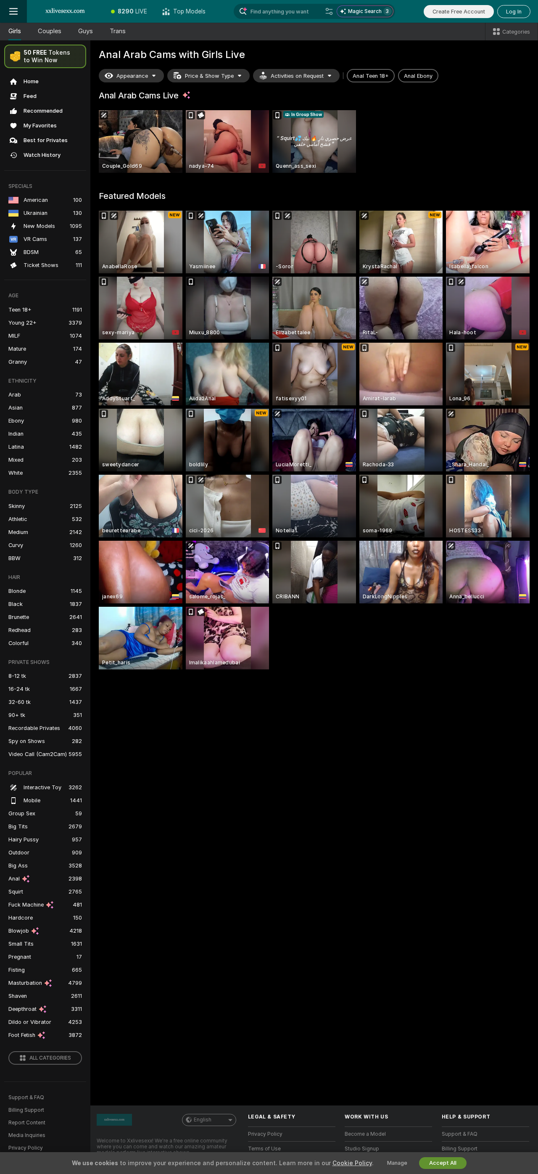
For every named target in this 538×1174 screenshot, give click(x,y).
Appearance (132, 76)
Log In (514, 11)
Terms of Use (264, 1149)
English (202, 1120)
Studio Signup (362, 1149)
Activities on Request (297, 76)
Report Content (26, 1123)
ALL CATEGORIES (50, 1058)
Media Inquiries (26, 1135)
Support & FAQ (26, 1097)
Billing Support (26, 1110)
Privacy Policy (25, 1148)
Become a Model (365, 1134)
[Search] (329, 11)
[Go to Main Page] (65, 11)
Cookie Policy (352, 1163)
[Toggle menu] (13, 11)
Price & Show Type (209, 76)
